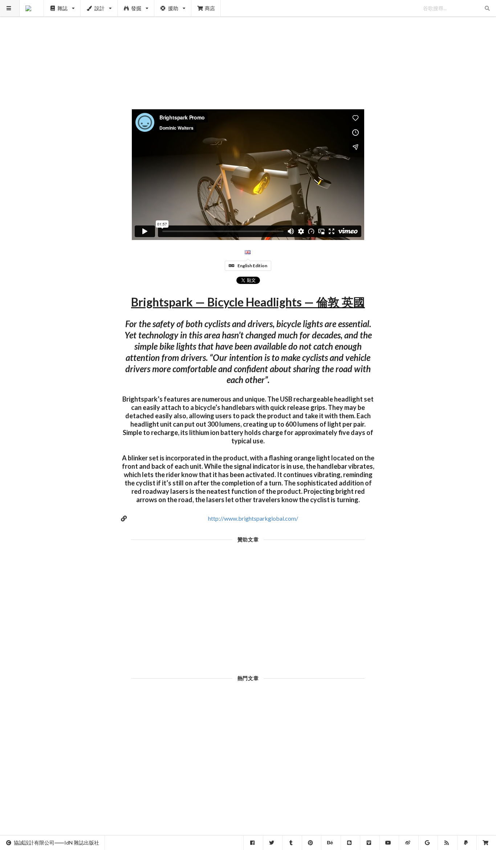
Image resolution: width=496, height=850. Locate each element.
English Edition (252, 265)
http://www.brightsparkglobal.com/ (253, 518)
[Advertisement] (248, 51)
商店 (210, 8)
